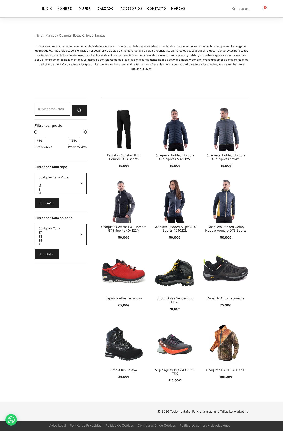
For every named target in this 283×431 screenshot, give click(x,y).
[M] (60, 185)
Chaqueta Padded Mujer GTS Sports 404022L (175, 228)
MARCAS (178, 8)
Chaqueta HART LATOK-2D (225, 370)
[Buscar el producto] (79, 110)
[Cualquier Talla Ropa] (60, 177)
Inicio (38, 35)
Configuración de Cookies (157, 425)
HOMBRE (65, 8)
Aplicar (47, 202)
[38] (60, 236)
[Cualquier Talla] (60, 228)
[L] (60, 181)
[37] (60, 232)
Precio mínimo (43, 147)
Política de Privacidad (86, 425)
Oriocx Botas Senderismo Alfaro (174, 300)
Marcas (50, 35)
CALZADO (105, 8)
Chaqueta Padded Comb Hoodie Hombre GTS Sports (225, 228)
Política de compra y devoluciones (205, 425)
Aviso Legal (57, 425)
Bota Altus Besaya (124, 370)
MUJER (84, 8)
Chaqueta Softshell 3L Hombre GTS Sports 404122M (123, 228)
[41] (60, 245)
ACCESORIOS (131, 8)
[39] (60, 241)
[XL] (60, 194)
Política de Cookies (119, 425)
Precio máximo (77, 147)
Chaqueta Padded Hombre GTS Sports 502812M (174, 157)
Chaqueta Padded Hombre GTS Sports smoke (225, 157)
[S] (60, 189)
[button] (11, 420)
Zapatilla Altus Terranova (123, 298)
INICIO (47, 8)
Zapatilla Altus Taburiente (225, 298)
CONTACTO (156, 8)
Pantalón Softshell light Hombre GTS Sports (124, 157)
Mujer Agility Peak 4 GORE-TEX (175, 372)
